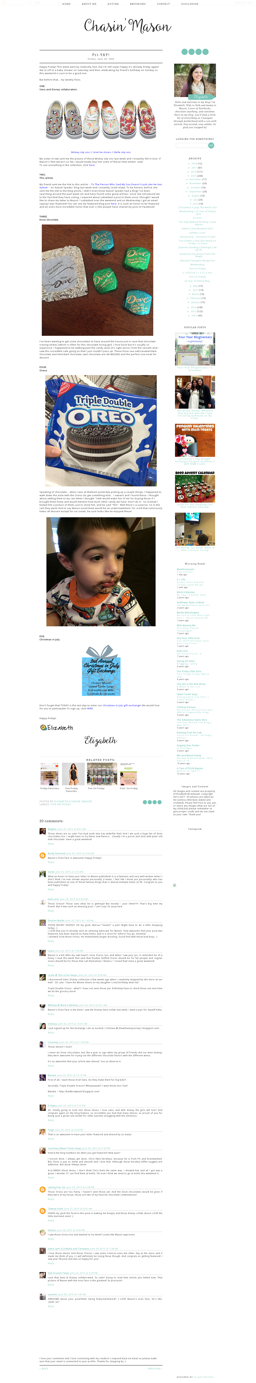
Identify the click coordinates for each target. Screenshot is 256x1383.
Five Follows (185, 572)
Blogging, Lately (187, 663)
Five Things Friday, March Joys (193, 675)
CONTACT (163, 4)
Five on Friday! (197, 268)
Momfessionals (185, 569)
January (196, 302)
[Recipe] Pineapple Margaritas (197, 260)
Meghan (52, 829)
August (196, 195)
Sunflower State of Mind (190, 602)
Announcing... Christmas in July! (198, 236)
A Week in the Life (188, 686)
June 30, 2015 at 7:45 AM (72, 1294)
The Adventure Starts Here (192, 719)
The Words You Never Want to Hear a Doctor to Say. (195, 549)
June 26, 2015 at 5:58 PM (80, 1187)
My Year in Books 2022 (191, 595)
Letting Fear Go (56, 1187)
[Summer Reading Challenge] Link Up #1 (198, 248)
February (196, 298)
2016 (194, 171)
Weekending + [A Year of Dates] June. (197, 212)
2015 (194, 175)
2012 (195, 315)
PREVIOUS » (155, 1369)
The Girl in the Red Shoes (191, 684)
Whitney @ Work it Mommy (63, 1005)
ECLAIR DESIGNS (203, 1377)
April (196, 289)
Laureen (52, 1294)
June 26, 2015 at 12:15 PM (71, 1075)
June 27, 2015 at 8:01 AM (78, 1208)
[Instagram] (191, 52)
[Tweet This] (150, 802)
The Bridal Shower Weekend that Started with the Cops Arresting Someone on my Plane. (195, 414)
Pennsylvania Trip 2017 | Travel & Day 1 (193, 698)
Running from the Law (189, 732)
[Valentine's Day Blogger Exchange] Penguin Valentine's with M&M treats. (195, 461)
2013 (194, 311)
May (196, 285)
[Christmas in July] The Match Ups (198, 207)
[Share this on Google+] (159, 802)
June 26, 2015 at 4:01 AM (72, 829)
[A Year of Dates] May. (197, 280)
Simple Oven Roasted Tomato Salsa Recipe (190, 583)
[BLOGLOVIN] (205, 52)
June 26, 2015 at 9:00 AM (92, 975)
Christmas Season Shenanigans (188, 629)
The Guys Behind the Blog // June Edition (197, 223)
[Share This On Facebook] (145, 802)
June (196, 203)
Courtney (53, 1042)
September (196, 191)
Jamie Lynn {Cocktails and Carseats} (68, 1248)
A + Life (181, 579)
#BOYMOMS (138, 4)
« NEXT (44, 1369)
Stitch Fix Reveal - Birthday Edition (194, 736)
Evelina (52, 1230)
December (196, 179)
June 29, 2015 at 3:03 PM (84, 1273)
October (196, 187)
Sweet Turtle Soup (187, 694)
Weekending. (197, 264)
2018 (195, 163)
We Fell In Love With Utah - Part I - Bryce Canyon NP (194, 616)
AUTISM (113, 4)
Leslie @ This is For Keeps (62, 975)
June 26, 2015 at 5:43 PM (96, 1148)
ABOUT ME (89, 4)
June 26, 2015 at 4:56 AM (80, 853)
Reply (51, 843)
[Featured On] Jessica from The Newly (197, 255)
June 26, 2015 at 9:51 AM (93, 1005)
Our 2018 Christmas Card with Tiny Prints (193, 642)
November (196, 183)
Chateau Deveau (186, 707)
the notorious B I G (189, 653)
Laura (51, 950)
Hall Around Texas (58, 1273)
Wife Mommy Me (186, 625)
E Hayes (52, 1105)
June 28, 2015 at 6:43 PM (71, 1230)
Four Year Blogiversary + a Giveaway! (195, 368)
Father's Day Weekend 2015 (198, 228)
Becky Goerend (56, 853)
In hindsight (184, 748)
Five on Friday (61, 804)
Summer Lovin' (197, 232)
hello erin (53, 899)
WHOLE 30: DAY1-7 (189, 771)
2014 (194, 307)
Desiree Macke (56, 920)
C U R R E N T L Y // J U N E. (198, 272)
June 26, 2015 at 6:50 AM (74, 899)
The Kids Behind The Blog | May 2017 (194, 723)
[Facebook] (184, 52)
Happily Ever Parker (188, 745)
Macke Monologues (188, 612)
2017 (195, 167)
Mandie (52, 1075)
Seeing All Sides (186, 661)
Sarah (51, 871)
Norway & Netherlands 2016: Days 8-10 (195, 759)
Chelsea (52, 1023)
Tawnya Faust (55, 1208)
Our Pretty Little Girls (189, 671)
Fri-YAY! (197, 218)
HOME (66, 4)
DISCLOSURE (190, 4)
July (196, 199)
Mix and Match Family (189, 755)
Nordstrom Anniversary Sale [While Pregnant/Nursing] (195, 711)
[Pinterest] (198, 52)
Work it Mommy (186, 592)
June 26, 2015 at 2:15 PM (72, 1105)
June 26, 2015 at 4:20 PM (69, 1129)
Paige (51, 1129)
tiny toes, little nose (188, 638)
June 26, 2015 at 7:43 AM (80, 920)
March (196, 294)
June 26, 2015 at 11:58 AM (74, 1042)
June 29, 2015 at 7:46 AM (104, 1248)
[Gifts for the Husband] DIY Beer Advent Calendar (195, 505)
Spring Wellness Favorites (193, 605)
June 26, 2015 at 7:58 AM (69, 950)
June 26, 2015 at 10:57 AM (72, 1023)
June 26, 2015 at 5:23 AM (69, 871)
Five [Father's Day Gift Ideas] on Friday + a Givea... (197, 242)
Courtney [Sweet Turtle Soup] (64, 1148)
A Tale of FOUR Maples (190, 768)
